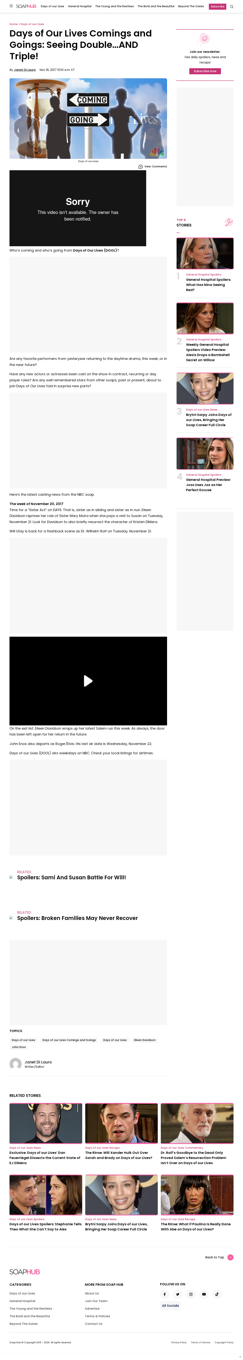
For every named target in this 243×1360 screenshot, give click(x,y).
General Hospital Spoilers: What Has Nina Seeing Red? (208, 284)
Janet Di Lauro (25, 70)
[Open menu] (11, 6)
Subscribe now (205, 71)
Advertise (92, 1308)
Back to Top (214, 1257)
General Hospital (80, 6)
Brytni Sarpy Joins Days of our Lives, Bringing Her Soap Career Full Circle (209, 419)
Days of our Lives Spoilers (27, 1219)
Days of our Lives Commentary (182, 1148)
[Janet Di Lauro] (17, 1064)
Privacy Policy (179, 1342)
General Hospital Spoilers (203, 274)
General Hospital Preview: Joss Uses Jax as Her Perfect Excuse (208, 484)
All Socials (170, 1305)
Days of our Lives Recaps (102, 1148)
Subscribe (217, 6)
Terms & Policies (97, 1316)
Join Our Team (96, 1301)
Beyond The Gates (191, 6)
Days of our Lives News (201, 410)
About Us (92, 1293)
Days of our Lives (52, 6)
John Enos (19, 1047)
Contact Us (94, 1324)
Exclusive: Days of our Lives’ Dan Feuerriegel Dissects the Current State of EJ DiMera (44, 1157)
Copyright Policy (224, 1342)
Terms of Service (200, 1342)
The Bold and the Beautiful (156, 6)
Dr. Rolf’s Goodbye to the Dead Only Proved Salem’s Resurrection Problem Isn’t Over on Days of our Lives (193, 1157)
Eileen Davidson (144, 1040)
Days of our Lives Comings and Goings (69, 1040)
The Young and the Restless (114, 6)
